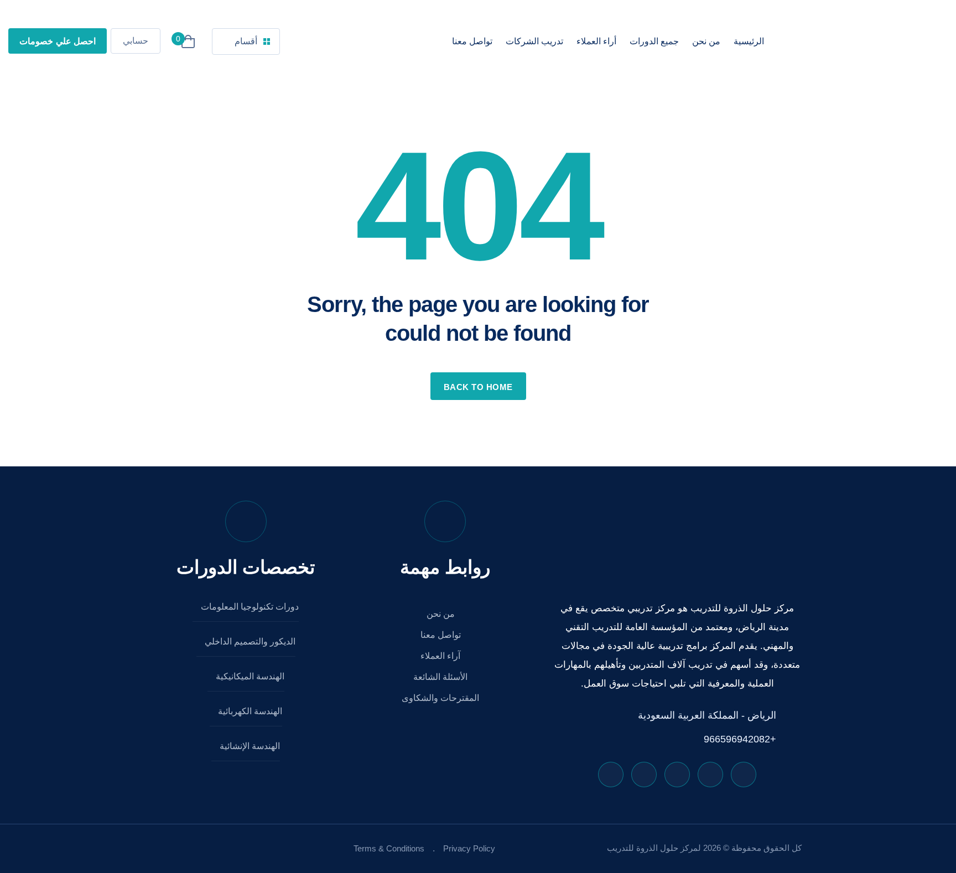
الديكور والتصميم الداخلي (248, 641)
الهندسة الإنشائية (248, 746)
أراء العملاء (596, 41)
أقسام (246, 41)
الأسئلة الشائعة (441, 677)
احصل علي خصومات (57, 41)
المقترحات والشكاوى (441, 698)
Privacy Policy (469, 848)
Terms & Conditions (389, 848)
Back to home (478, 387)
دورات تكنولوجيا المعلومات (249, 606)
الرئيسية (749, 41)
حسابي (135, 40)
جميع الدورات (654, 41)
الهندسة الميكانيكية (249, 676)
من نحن (706, 41)
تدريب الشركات (534, 41)
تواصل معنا (472, 41)
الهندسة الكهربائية (249, 711)
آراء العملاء (441, 656)
